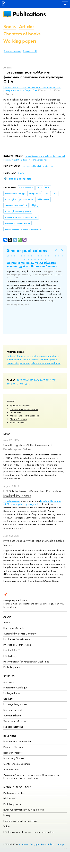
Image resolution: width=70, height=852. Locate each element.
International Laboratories (17, 741)
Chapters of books (21, 34)
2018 (21, 384)
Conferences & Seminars (16, 763)
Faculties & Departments (16, 639)
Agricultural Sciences (20, 405)
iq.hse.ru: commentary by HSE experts (23, 809)
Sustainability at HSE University (20, 633)
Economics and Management (35, 159)
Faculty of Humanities (50, 500)
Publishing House (12, 804)
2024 (36, 380)
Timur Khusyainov (11, 500)
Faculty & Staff (11, 650)
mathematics (13, 362)
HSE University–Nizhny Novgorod (21, 504)
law (41, 359)
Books (9, 27)
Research (10, 736)
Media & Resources (17, 787)
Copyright (34, 844)
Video (6, 826)
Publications (29, 14)
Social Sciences (17, 422)
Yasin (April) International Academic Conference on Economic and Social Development (31, 776)
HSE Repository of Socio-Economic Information (28, 832)
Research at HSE (30, 51)
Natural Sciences (18, 419)
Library (6, 815)
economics (32, 356)
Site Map (59, 844)
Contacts (23, 844)
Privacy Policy (47, 844)
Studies (9, 676)
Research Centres (13, 747)
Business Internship (13, 726)
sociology (25, 362)
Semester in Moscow (14, 721)
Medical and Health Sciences (24, 415)
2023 (42, 380)
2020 (9, 384)
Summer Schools (12, 715)
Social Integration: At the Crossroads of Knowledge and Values (27, 447)
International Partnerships (17, 644)
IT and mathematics (29, 359)
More (27, 384)
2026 (25, 380)
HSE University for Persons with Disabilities (26, 661)
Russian (21, 173)
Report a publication (12, 51)
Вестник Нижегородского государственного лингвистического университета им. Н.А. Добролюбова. (32, 89)
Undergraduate (11, 693)
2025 (30, 380)
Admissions (9, 682)
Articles (26, 27)
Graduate (8, 698)
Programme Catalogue (15, 687)
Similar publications (27, 250)
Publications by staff (14, 793)
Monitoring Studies (13, 758)
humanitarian (13, 359)
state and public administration (45, 362)
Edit (65, 848)
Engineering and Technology (24, 408)
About (8, 616)
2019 (15, 384)
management (50, 359)
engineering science (49, 356)
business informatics (16, 356)
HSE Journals (10, 798)
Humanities (15, 412)
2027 (19, 380)
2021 (54, 380)
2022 (48, 380)
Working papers (20, 41)
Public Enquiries (11, 667)
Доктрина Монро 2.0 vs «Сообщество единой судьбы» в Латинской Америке (32, 264)
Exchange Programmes (15, 704)
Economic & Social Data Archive (20, 820)
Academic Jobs (11, 769)
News (7, 434)
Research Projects (12, 752)
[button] (8, 256)
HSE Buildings (10, 656)
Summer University (13, 710)
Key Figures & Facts (13, 628)
